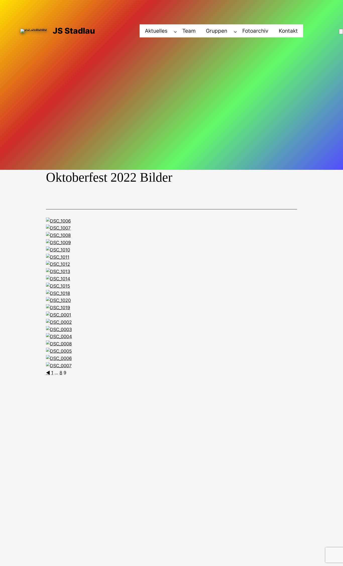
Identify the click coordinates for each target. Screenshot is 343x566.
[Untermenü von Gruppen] (235, 31)
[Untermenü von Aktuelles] (175, 31)
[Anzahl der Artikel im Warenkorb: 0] (341, 31)
